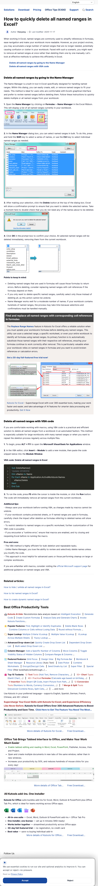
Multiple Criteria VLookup (35, 634)
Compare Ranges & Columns (58, 654)
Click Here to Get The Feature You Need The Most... (63, 709)
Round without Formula (70, 629)
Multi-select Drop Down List (28, 646)
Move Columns (70, 651)
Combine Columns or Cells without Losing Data (32, 629)
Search (89, 9)
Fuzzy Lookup (41, 638)
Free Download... (76, 731)
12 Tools (31, 674)
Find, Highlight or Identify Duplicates (43, 626)
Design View (47, 659)
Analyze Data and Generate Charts (60, 617)
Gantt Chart (14, 678)
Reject (70, 880)
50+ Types (85, 674)
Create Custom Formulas (28, 617)
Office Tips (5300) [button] (55, 9)
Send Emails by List (57, 666)
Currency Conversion (44, 685)
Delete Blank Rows (74, 626)
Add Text (44, 674)
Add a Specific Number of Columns (43, 651)
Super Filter (76, 666)
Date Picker (63, 662)
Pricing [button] (37, 9)
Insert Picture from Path (54, 681)
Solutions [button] (9, 9)
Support (74, 9)
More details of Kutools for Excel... (45, 731)
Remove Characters (59, 674)
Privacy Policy (17, 874)
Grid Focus (32, 659)
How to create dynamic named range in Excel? (26, 599)
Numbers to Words (23, 685)
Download (23, 9)
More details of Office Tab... (48, 785)
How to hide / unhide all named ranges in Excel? (27, 587)
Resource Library (34, 662)
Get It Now (25, 410)
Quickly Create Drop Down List (50, 642)
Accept (25, 880)
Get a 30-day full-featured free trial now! (27, 357)
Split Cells (39, 689)
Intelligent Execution (71, 614)
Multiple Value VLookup (62, 634)
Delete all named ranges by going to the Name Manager (37, 62)
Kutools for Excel (15, 403)
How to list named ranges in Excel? (21, 593)
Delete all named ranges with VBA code (29, 66)
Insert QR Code (34, 681)
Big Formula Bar (64, 659)
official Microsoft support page (72, 566)
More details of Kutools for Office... (45, 835)
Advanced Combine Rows (20, 689)
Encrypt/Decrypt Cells (33, 666)
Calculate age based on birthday (68, 678)
